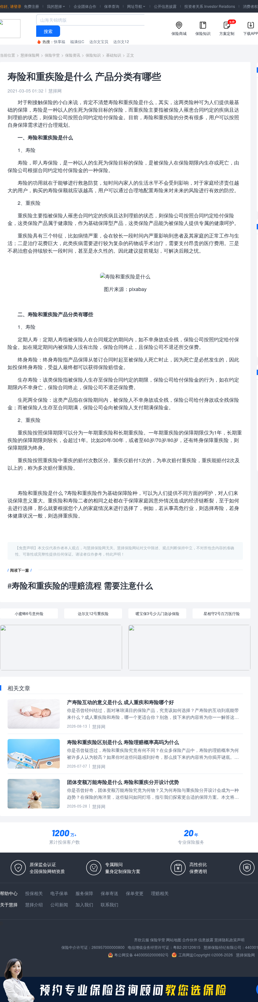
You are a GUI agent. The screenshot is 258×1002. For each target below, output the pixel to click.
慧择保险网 (29, 55)
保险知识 (93, 55)
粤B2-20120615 (186, 947)
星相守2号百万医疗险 (222, 613)
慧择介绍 (34, 904)
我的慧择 (56, 6)
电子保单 (59, 893)
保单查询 (111, 6)
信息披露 (205, 939)
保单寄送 (109, 893)
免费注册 (31, 6)
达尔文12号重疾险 (93, 613)
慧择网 (55, 90)
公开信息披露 (165, 6)
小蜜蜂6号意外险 (29, 613)
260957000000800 (108, 947)
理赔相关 (160, 893)
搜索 (48, 31)
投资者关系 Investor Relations (209, 6)
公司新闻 (59, 904)
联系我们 (109, 904)
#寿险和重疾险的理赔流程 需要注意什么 (80, 586)
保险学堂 (52, 55)
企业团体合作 (85, 6)
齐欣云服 (141, 939)
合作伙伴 (189, 939)
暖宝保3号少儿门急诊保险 (157, 613)
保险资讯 (72, 55)
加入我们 (84, 904)
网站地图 (173, 939)
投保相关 (34, 893)
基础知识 (113, 55)
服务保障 (84, 893)
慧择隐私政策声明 (229, 939)
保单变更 (134, 893)
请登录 (15, 6)
